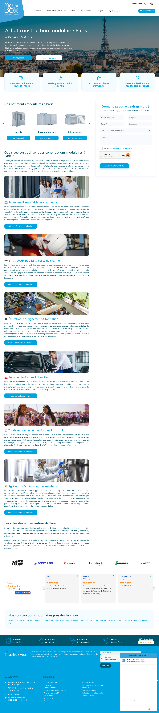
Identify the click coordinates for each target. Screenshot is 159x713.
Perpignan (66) (114, 620)
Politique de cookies (89, 690)
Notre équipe (49, 696)
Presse (46, 701)
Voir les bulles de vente (20, 396)
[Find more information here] (139, 682)
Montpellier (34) (61, 620)
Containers (38, 11)
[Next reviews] (153, 588)
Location (72, 11)
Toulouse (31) (34, 620)
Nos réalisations (50, 688)
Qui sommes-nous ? (51, 682)
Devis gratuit (18, 58)
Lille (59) (83, 620)
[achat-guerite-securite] (18, 118)
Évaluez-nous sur (22, 592)
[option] (18, 123)
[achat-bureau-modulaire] (47, 118)
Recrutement (48, 698)
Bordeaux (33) (47, 620)
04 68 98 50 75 (13, 694)
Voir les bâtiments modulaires (20, 226)
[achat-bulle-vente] (75, 118)
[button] (18, 57)
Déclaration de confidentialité (92, 693)
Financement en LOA (51, 693)
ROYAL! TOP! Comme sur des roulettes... (135, 586)
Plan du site (86, 688)
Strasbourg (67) (127, 620)
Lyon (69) (139, 620)
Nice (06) (11, 620)
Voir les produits (18, 138)
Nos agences (48, 685)
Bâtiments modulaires (55, 11)
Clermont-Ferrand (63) (97, 620)
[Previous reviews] (44, 588)
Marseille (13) (22, 620)
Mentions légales (88, 682)
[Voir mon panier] (151, 3)
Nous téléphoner (49, 58)
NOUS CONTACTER (147, 11)
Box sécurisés (86, 11)
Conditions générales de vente (93, 685)
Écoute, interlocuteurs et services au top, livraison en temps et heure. (61, 587)
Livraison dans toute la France (55, 690)
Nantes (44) (73, 620)
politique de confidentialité (122, 148)
